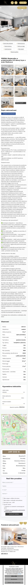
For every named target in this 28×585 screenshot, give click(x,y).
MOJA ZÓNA (21, 7)
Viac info (19, 573)
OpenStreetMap (19, 444)
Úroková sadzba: (6, 401)
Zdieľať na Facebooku (9, 113)
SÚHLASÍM (14, 576)
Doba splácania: (6, 396)
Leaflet (9, 444)
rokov (22, 398)
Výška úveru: (5, 390)
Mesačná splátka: (17, 407)
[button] (9, 39)
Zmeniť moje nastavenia (14, 582)
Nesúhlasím (14, 579)
